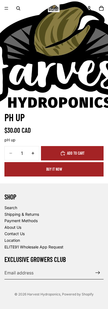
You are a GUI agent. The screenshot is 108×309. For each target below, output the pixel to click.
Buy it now (54, 169)
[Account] (89, 8)
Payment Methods (21, 220)
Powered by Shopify (78, 294)
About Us (12, 227)
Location (12, 240)
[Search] (18, 8)
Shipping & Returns (21, 214)
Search (10, 207)
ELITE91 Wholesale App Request (33, 247)
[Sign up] (98, 273)
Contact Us (14, 233)
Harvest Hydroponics (43, 294)
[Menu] (6, 8)
